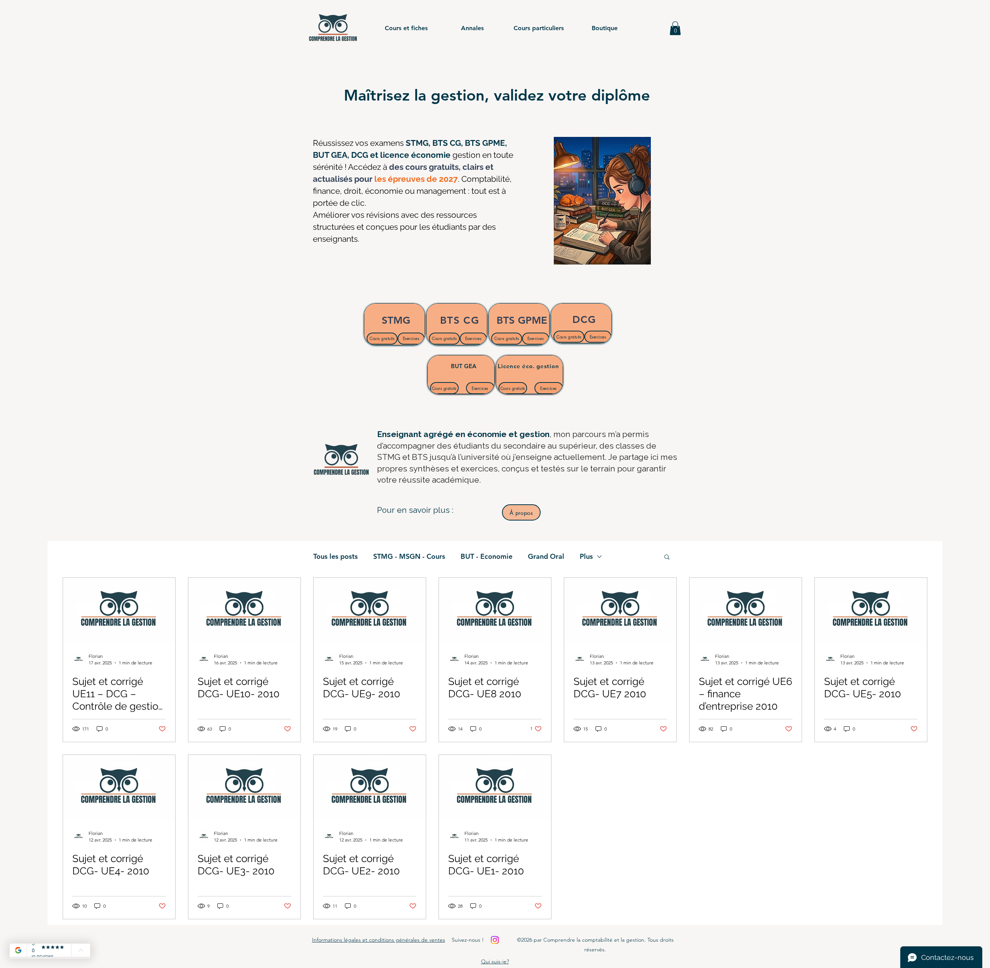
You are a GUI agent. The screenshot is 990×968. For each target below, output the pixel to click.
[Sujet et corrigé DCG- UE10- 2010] (244, 610)
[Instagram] (495, 940)
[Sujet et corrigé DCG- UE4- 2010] (119, 787)
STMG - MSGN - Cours (409, 556)
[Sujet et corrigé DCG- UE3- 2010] (244, 787)
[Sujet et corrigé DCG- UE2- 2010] (370, 787)
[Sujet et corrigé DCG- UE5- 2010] (871, 610)
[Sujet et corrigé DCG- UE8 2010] (495, 610)
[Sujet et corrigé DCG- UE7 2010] (620, 610)
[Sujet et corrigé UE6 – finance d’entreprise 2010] (746, 610)
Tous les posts (335, 556)
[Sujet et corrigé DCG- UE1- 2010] (495, 787)
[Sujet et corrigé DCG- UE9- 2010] (370, 610)
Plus (586, 556)
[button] (406, 28)
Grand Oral (546, 556)
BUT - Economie (486, 556)
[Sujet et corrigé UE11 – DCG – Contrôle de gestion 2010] (119, 610)
